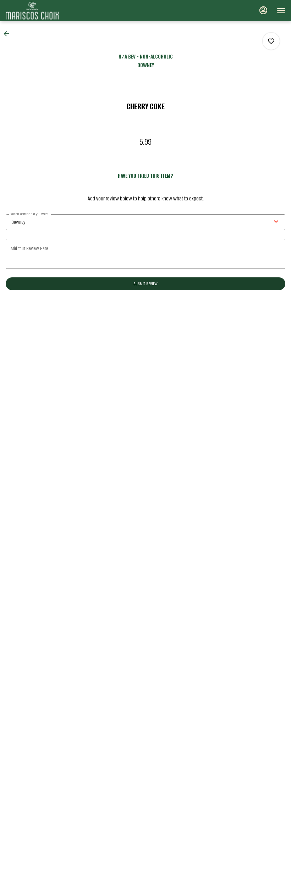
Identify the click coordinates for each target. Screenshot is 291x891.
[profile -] (263, 10)
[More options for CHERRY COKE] (271, 41)
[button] (8, 33)
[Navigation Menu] (281, 11)
